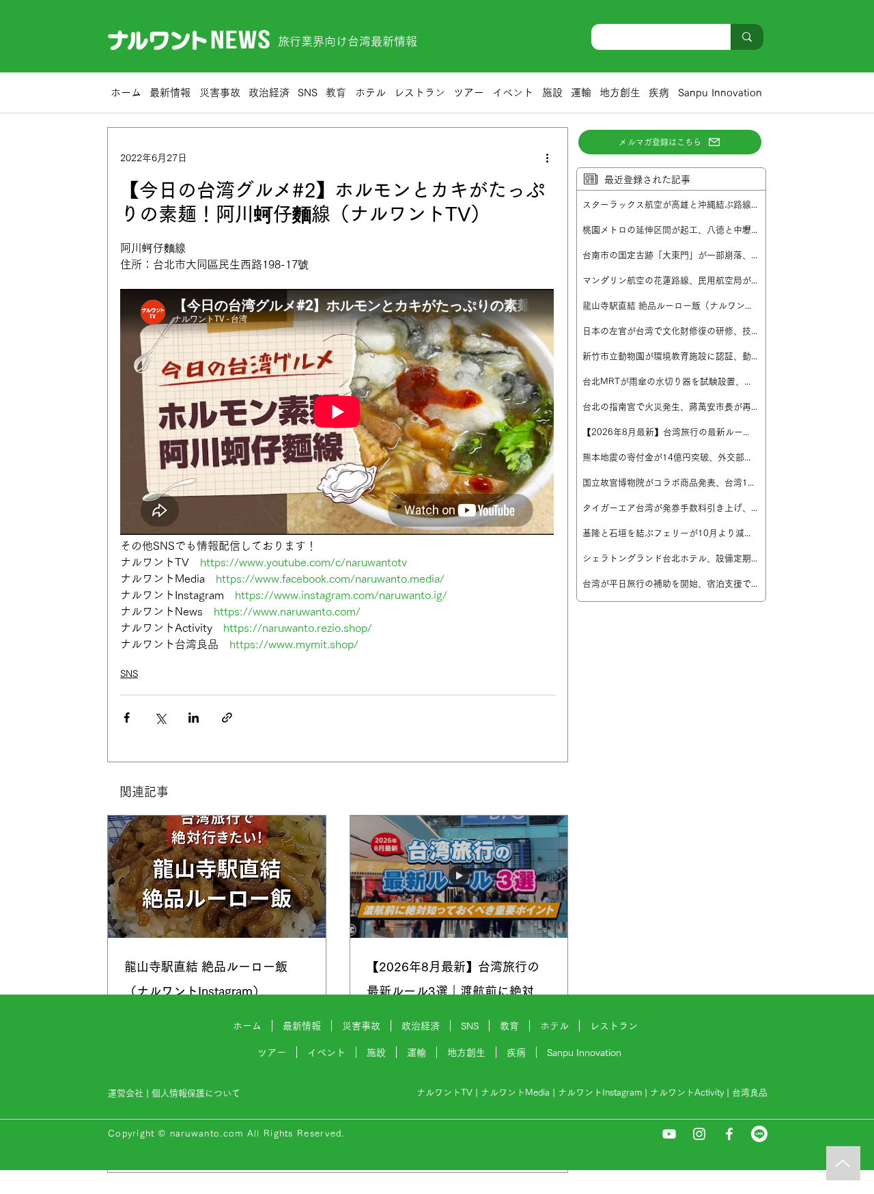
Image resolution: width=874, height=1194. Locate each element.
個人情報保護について (197, 1093)
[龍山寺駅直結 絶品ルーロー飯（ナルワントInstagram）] (217, 877)
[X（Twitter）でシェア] (160, 717)
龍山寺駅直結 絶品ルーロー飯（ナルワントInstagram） (205, 978)
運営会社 (125, 1093)
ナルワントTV (445, 1092)
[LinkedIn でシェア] (193, 717)
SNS (129, 673)
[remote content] (337, 413)
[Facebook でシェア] (126, 717)
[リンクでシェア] (227, 717)
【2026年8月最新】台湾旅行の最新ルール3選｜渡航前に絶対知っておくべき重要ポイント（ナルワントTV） (459, 981)
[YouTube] (669, 1134)
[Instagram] (699, 1134)
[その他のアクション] (547, 158)
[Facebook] (729, 1134)
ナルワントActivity (687, 1092)
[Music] (843, 1163)
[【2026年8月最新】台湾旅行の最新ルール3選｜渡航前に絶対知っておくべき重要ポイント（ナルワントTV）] (459, 877)
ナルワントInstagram (600, 1092)
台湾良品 (749, 1092)
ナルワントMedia (515, 1092)
